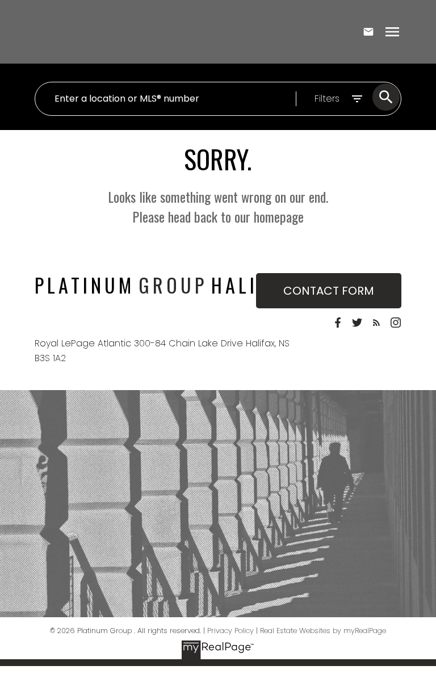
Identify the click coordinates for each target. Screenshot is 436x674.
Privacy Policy (230, 630)
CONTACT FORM (328, 291)
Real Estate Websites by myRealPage (323, 630)
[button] (338, 322)
